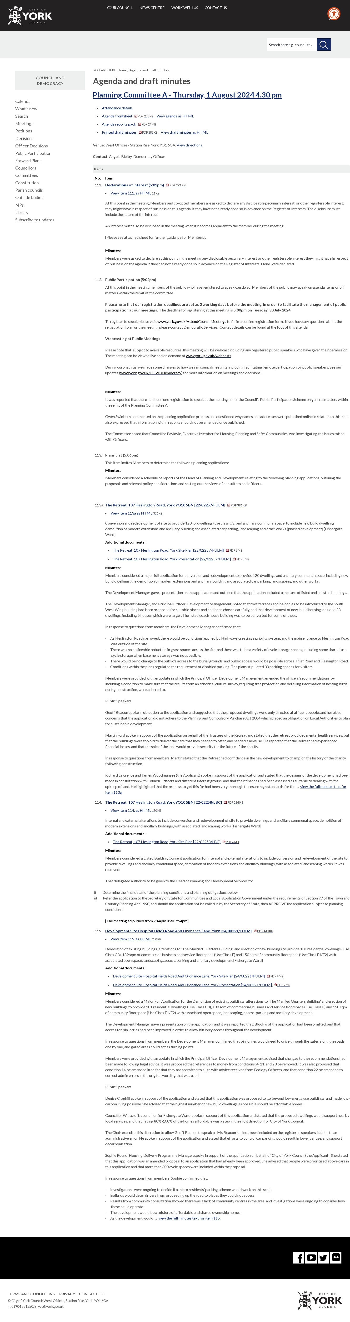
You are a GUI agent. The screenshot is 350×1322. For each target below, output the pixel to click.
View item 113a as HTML (136, 513)
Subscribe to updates (34, 219)
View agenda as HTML (175, 116)
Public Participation (33, 153)
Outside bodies (29, 197)
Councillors (25, 167)
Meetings (24, 123)
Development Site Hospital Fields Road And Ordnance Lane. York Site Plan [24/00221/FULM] (198, 976)
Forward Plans (28, 160)
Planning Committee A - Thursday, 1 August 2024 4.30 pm (187, 94)
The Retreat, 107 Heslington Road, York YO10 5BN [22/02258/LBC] (174, 802)
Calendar (23, 101)
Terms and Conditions (31, 1294)
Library (21, 212)
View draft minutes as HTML (184, 132)
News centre (152, 7)
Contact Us (91, 1294)
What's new (26, 108)
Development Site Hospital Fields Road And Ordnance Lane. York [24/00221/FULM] (189, 930)
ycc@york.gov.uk (51, 1306)
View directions (189, 145)
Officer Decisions (31, 145)
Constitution (27, 182)
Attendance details (117, 108)
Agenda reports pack (129, 124)
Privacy (67, 1294)
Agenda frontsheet (127, 116)
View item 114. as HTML (135, 810)
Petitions (23, 130)
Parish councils (29, 190)
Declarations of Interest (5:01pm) (145, 185)
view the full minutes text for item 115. (189, 1218)
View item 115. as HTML (135, 939)
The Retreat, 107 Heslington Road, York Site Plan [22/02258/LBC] (176, 841)
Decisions (24, 138)
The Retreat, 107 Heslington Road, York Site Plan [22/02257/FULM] (177, 550)
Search (21, 116)
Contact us (216, 7)
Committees (26, 175)
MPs (19, 205)
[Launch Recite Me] (333, 13)
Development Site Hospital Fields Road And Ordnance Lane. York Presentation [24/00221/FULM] (201, 984)
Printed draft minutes (130, 132)
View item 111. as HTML (135, 193)
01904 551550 (22, 1306)
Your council (120, 7)
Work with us (184, 7)
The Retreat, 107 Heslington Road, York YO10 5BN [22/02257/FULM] (176, 505)
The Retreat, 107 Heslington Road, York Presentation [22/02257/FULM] (181, 559)
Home (122, 70)
